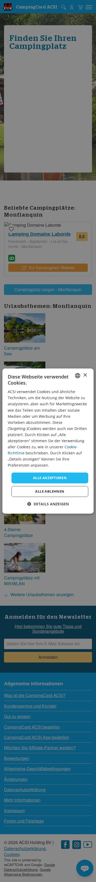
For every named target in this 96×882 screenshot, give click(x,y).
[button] (48, 504)
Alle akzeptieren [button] (50, 477)
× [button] (85, 375)
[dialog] (48, 441)
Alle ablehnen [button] (49, 491)
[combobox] (77, 375)
